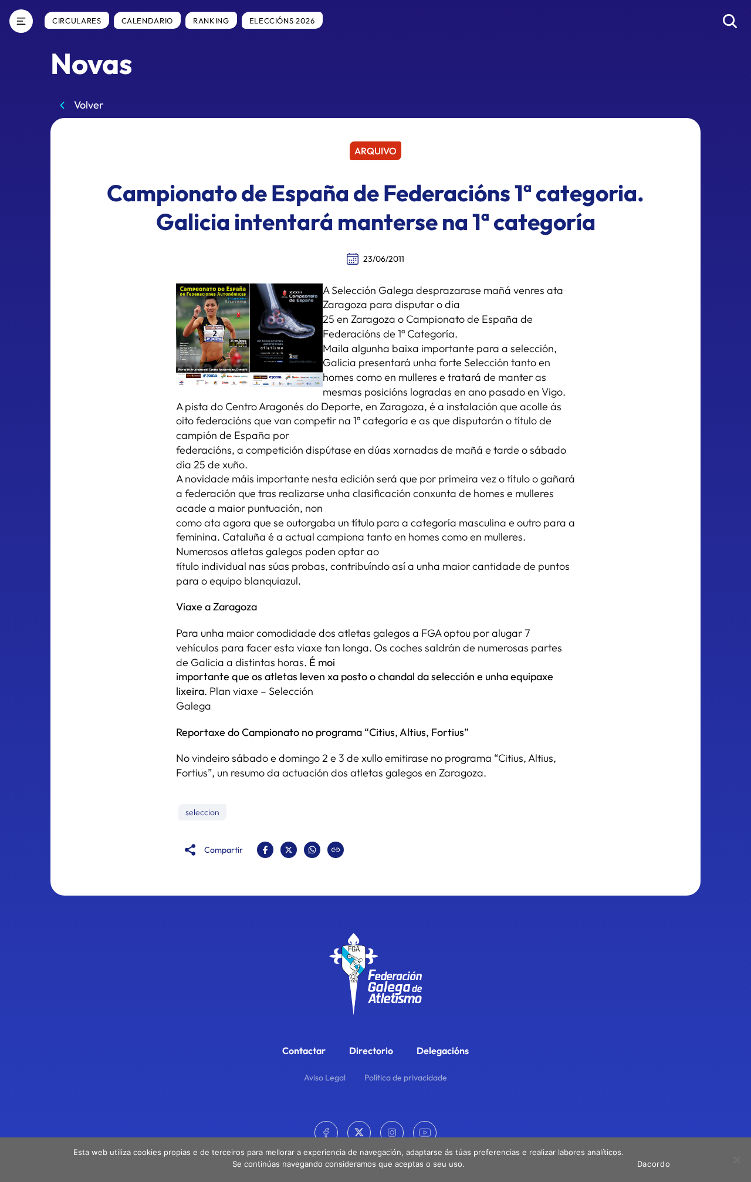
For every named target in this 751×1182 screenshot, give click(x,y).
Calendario (147, 20)
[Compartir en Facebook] (265, 850)
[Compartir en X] (288, 850)
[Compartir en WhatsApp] (312, 850)
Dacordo (654, 1164)
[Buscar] (730, 21)
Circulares (77, 20)
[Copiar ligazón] (335, 850)
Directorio (371, 1050)
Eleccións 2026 (282, 20)
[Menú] (21, 21)
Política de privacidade (405, 1077)
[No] (736, 1160)
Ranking (211, 20)
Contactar (304, 1050)
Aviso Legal (325, 1077)
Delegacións (443, 1050)
